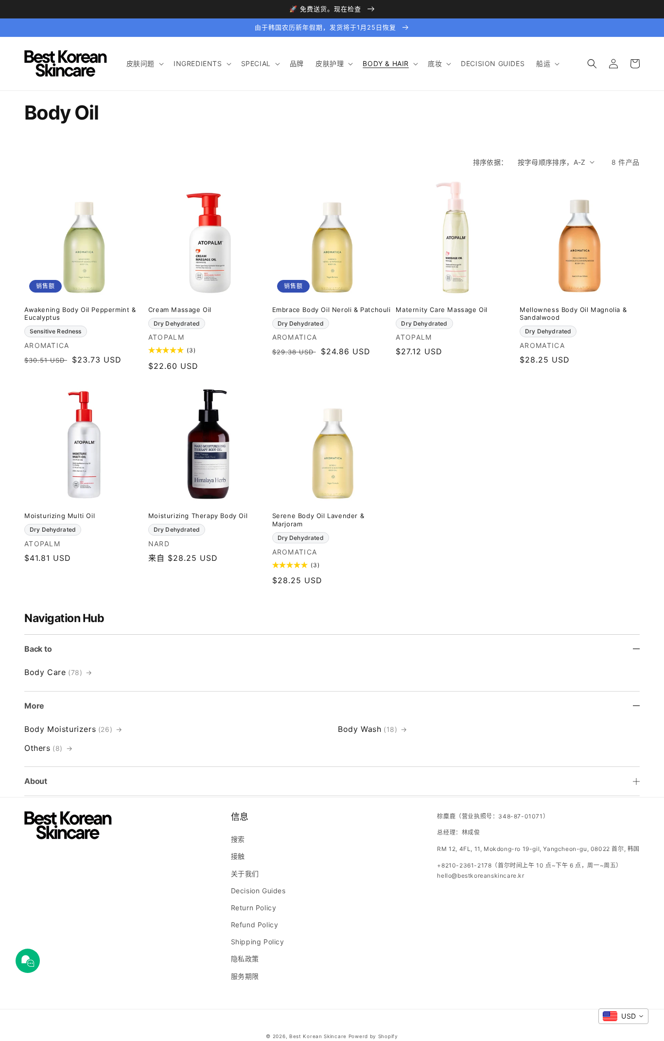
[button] (144, 63)
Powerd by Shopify (373, 1036)
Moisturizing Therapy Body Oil (197, 516)
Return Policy (254, 907)
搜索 (238, 839)
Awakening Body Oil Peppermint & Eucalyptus (80, 314)
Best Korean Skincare (318, 1036)
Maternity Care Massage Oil (442, 309)
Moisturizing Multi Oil (59, 516)
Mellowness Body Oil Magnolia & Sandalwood (573, 314)
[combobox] (623, 1016)
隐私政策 (245, 958)
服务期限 (245, 976)
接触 (238, 856)
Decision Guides (258, 890)
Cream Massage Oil (179, 309)
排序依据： (490, 162)
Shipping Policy (257, 941)
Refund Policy (255, 924)
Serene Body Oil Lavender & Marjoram (318, 520)
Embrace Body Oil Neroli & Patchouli (331, 309)
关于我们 (245, 873)
